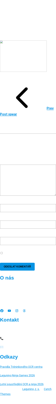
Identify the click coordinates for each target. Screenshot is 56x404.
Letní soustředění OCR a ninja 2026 (22, 384)
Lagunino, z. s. (31, 389)
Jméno (5, 201)
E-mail (5, 217)
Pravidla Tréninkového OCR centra (21, 366)
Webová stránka (10, 233)
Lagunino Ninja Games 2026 (17, 375)
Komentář (7, 161)
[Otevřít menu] (2, 402)
